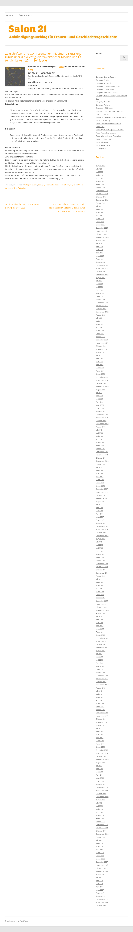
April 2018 (99, 476)
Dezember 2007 (102, 862)
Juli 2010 (99, 765)
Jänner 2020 (100, 411)
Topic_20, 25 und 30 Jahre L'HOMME (110, 130)
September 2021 (102, 349)
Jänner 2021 (100, 374)
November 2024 (102, 231)
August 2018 (100, 464)
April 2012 (99, 700)
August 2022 (100, 315)
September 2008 (102, 834)
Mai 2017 (99, 511)
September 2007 (102, 871)
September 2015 (102, 573)
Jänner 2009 (100, 821)
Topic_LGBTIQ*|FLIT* (104, 139)
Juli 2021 (99, 355)
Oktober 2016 (101, 532)
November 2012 (102, 678)
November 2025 (102, 194)
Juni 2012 (99, 694)
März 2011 (100, 741)
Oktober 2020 (101, 383)
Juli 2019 (99, 430)
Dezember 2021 (102, 340)
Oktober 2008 (101, 831)
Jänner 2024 (100, 262)
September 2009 (102, 797)
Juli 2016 (99, 542)
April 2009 (99, 812)
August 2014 (100, 613)
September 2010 (102, 759)
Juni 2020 (99, 396)
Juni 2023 (99, 284)
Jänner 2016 (100, 560)
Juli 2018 (99, 467)
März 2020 (100, 405)
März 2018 (100, 479)
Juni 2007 (99, 880)
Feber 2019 (100, 445)
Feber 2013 (100, 669)
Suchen (99, 53)
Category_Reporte (103, 102)
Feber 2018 (100, 483)
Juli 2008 (99, 840)
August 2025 (100, 203)
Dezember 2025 (102, 190)
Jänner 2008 (100, 859)
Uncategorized (101, 148)
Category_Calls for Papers (105, 77)
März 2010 (100, 778)
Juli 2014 (99, 616)
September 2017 (102, 498)
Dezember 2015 (102, 563)
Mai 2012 (99, 697)
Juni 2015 (99, 582)
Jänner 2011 (100, 747)
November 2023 (102, 268)
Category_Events (30, 185)
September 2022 (102, 312)
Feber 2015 (100, 594)
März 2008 (100, 852)
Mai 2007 (99, 884)
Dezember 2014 (102, 601)
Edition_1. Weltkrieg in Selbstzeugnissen (111, 117)
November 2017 (102, 492)
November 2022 (102, 305)
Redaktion (22, 188)
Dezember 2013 (102, 638)
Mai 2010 (99, 772)
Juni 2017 (99, 507)
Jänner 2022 (100, 337)
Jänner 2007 (100, 896)
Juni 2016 (99, 545)
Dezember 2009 (102, 787)
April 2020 (99, 402)
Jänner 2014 (100, 635)
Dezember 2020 (102, 377)
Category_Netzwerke (46, 185)
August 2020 (100, 389)
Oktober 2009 (101, 793)
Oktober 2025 (101, 197)
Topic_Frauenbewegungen (65, 185)
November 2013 (102, 641)
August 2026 (100, 166)
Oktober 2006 (101, 905)
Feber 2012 (100, 706)
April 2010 (99, 775)
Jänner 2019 (100, 448)
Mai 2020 (99, 399)
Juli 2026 (99, 169)
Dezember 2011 (102, 713)
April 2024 (99, 253)
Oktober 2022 (101, 309)
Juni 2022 (99, 321)
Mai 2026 (99, 175)
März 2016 (100, 554)
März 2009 (100, 815)
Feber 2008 (100, 856)
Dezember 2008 (102, 824)
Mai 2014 (99, 622)
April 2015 (99, 588)
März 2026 (100, 181)
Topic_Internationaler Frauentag (108, 136)
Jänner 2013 (100, 672)
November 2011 (102, 716)
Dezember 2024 (102, 228)
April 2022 (99, 327)
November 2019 (102, 417)
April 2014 (99, 626)
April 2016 (99, 551)
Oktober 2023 (101, 271)
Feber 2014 (100, 632)
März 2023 (100, 293)
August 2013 (100, 650)
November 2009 (102, 790)
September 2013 (102, 647)
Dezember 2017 (102, 489)
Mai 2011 (99, 734)
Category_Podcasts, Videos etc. (108, 92)
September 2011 (102, 722)
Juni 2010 (99, 769)
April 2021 (99, 365)
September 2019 (102, 424)
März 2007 (100, 890)
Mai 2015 (99, 585)
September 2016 (102, 535)
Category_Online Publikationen (108, 86)
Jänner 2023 (100, 299)
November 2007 (102, 865)
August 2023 (100, 277)
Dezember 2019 (102, 414)
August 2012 (100, 688)
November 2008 (102, 828)
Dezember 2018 (102, 452)
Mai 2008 (99, 846)
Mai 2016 (99, 548)
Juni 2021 (99, 358)
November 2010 (102, 753)
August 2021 (100, 352)
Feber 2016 (100, 557)
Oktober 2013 (101, 644)
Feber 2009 (100, 818)
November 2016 (102, 529)
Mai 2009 (99, 809)
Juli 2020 (99, 392)
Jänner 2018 (100, 486)
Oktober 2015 (101, 570)
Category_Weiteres (103, 105)
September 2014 (102, 610)
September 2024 (102, 237)
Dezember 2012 (102, 675)
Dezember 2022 (102, 302)
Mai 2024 (99, 250)
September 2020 (102, 386)
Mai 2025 (99, 212)
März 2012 (100, 703)
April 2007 (99, 887)
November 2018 (102, 455)
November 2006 (102, 902)
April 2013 (99, 663)
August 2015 (100, 576)
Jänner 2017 (100, 523)
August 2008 (100, 837)
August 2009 (100, 800)
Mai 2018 (99, 473)
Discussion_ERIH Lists (104, 108)
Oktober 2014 (101, 607)
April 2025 (99, 215)
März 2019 (100, 442)
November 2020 (102, 380)
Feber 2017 (100, 520)
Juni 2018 (99, 470)
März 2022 (100, 330)
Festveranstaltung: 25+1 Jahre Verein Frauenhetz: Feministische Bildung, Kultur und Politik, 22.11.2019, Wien (66, 208)
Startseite (9, 15)
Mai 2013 (99, 660)
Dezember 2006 (102, 899)
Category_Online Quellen (105, 89)
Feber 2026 (100, 184)
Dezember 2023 (102, 265)
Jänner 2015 (100, 598)
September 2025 (102, 200)
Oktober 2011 (101, 719)
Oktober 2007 (101, 868)
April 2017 (99, 514)
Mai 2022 (99, 324)
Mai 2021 (99, 361)
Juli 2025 (99, 206)
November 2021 (102, 343)
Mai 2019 (99, 436)
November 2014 (102, 604)
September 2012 (102, 685)
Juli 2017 (99, 504)
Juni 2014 (99, 619)
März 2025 (100, 218)
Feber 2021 (100, 371)
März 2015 (100, 591)
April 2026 (99, 178)
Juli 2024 (99, 243)
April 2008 (99, 849)
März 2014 (100, 629)
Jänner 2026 (100, 187)
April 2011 (99, 737)
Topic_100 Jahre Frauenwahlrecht (108, 123)
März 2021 (100, 368)
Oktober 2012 (101, 682)
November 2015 (102, 567)
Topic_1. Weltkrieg (103, 120)
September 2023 (102, 274)
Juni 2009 (99, 806)
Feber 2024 (100, 259)
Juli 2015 (99, 579)
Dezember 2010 (102, 750)
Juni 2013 (99, 657)
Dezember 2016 (102, 526)
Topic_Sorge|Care (103, 145)
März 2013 (100, 666)
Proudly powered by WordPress (16, 921)
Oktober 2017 (101, 495)
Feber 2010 (100, 781)
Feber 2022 (100, 333)
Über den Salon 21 (26, 15)
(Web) (61, 66)
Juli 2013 (99, 654)
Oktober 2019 (101, 420)
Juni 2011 (99, 731)
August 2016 (100, 539)
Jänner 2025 (100, 225)
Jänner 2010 (100, 784)
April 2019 (99, 439)
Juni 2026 (99, 172)
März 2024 (100, 256)
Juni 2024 (99, 246)
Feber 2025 (100, 222)
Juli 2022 (99, 318)
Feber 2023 (100, 296)
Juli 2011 (99, 728)
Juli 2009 (99, 803)
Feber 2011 (100, 744)
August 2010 (100, 762)
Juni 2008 (99, 843)
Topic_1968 (100, 126)
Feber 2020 (100, 408)
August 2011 (100, 725)
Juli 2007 (99, 877)
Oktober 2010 (101, 756)
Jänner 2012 (100, 709)
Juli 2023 (99, 281)
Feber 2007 (100, 893)
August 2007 (100, 874)
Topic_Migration (102, 142)
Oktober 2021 (101, 346)
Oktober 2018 (101, 458)
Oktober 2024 (101, 234)
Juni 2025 (99, 209)
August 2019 (100, 427)
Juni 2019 (99, 433)
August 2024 (100, 240)
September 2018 (102, 461)
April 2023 (99, 290)
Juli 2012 (99, 691)
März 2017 (100, 517)
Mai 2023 (99, 287)
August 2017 (100, 501)
